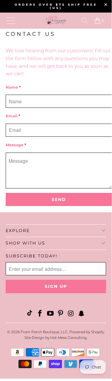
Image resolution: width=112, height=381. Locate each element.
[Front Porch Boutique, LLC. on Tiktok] (29, 313)
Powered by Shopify (86, 332)
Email (13, 115)
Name (13, 87)
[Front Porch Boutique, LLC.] (56, 21)
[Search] (85, 21)
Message (16, 144)
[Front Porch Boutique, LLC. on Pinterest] (60, 313)
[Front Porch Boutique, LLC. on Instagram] (71, 313)
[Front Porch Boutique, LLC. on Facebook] (40, 313)
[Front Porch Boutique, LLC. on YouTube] (50, 313)
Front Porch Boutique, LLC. (44, 332)
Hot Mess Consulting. (68, 337)
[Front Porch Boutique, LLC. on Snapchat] (81, 313)
